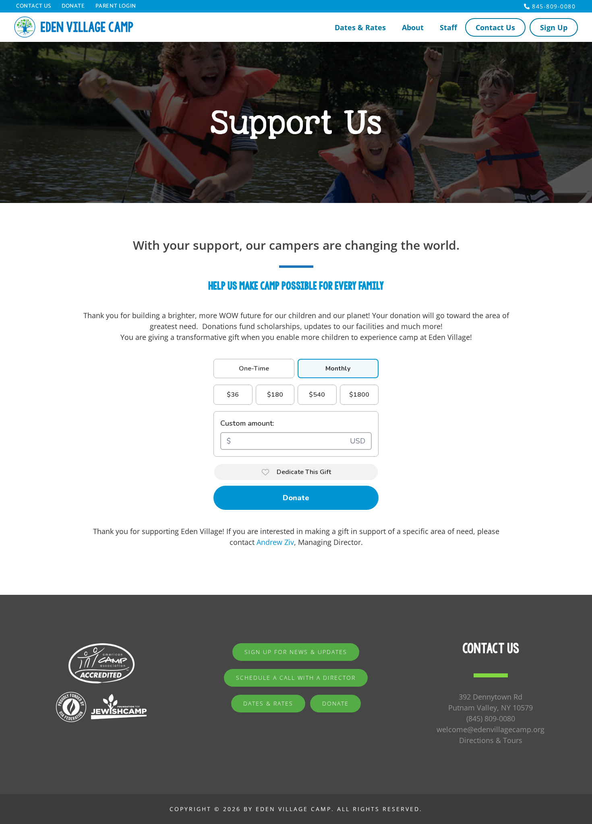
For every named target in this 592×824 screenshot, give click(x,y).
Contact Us (33, 6)
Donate (73, 6)
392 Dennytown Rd (490, 697)
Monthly (337, 368)
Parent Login (115, 6)
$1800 (359, 394)
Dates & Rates (360, 27)
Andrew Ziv (275, 542)
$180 (275, 394)
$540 (317, 394)
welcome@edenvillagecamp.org (490, 729)
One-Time (254, 368)
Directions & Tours (490, 740)
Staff (448, 27)
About (413, 27)
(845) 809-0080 (490, 718)
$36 (233, 394)
